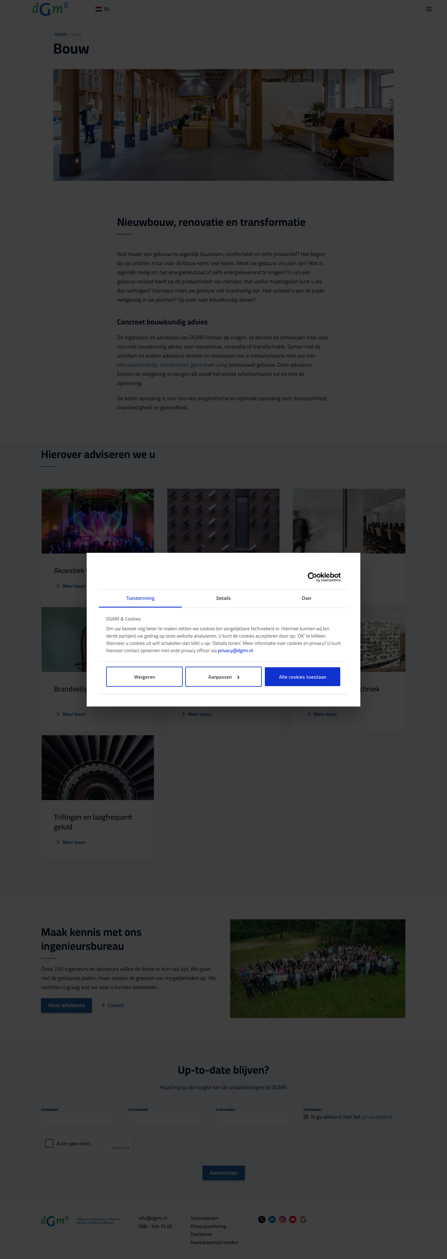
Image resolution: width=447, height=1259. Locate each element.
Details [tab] (223, 598)
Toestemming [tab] (140, 598)
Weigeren (144, 676)
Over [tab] (306, 598)
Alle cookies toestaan (302, 676)
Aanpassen (220, 676)
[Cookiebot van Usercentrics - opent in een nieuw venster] (314, 577)
